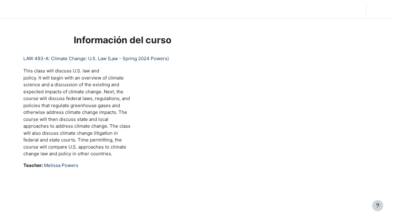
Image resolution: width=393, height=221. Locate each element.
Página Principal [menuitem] (61, 9)
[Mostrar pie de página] (377, 205)
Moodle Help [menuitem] (142, 9)
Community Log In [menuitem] (103, 9)
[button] (325, 9)
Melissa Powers (61, 165)
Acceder (379, 9)
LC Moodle (19, 9)
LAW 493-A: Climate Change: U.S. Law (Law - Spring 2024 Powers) (96, 58)
